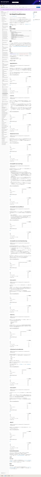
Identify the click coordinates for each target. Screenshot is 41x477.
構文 (33, 13)
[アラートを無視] (39, 1)
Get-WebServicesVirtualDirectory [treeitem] (5, 44)
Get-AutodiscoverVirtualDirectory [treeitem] (5, 30)
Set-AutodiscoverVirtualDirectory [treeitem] (5, 87)
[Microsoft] (1, 5)
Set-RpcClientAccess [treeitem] (4, 99)
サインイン (39, 5)
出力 (33, 17)
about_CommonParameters (20, 455)
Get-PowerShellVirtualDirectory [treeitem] (5, 41)
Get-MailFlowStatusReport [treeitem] (4, 112)
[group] (20, 54)
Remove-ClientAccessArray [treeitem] (5, 69)
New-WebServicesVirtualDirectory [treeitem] (5, 62)
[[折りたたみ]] (8, 11)
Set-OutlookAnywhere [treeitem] (4, 94)
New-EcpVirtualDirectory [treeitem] (5, 53)
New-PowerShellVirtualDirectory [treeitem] (5, 58)
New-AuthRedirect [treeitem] (4, 48)
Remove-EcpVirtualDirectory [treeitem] (4, 71)
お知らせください (33, 9)
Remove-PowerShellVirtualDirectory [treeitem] (5, 77)
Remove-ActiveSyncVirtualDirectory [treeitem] (5, 64)
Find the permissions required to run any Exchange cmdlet (20, 46)
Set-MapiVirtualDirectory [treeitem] (5, 93)
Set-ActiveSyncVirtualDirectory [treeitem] (5, 83)
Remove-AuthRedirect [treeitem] (4, 65)
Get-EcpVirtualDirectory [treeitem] (4, 35)
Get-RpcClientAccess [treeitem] (4, 42)
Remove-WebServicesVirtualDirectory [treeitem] (5, 81)
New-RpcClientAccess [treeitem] (4, 59)
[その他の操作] (30, 12)
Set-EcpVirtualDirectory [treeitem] (4, 92)
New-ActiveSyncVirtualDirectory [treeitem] (5, 47)
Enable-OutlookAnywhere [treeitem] (5, 24)
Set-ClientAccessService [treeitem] (4, 91)
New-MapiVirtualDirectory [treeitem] (5, 54)
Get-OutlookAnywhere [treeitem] (4, 37)
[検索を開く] (37, 5)
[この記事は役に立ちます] (33, 20)
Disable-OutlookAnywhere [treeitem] (5, 23)
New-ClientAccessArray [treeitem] (4, 52)
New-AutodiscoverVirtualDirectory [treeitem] (5, 50)
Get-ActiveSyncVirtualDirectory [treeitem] (5, 26)
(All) (10, 153)
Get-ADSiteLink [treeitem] (3, 111)
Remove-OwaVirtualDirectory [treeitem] (4, 75)
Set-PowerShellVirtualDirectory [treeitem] (5, 98)
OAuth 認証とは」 (29, 364)
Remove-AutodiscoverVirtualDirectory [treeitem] (5, 67)
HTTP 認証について (21, 364)
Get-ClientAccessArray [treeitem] (4, 31)
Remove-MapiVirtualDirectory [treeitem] (4, 73)
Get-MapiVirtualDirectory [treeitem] (5, 36)
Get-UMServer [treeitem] (3, 117)
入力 (33, 16)
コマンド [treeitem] (3, 16)
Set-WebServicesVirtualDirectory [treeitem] (5, 102)
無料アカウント (38, 7)
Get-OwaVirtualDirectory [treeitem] (5, 38)
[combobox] (4, 12)
